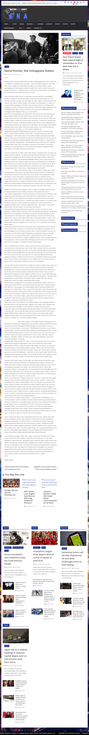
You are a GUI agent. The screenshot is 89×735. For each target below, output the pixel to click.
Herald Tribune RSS (70, 224)
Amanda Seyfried (25, 140)
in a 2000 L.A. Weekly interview (31, 237)
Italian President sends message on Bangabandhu (20, 612)
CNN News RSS (69, 218)
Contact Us (37, 28)
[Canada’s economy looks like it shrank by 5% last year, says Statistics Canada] (65, 602)
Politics (65, 24)
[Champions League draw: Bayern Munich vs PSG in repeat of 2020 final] (44, 538)
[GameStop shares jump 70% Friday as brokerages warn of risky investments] (65, 615)
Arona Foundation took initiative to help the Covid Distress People (14, 559)
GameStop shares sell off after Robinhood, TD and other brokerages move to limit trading (72, 558)
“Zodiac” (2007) (47, 352)
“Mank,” (40, 101)
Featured (75, 53)
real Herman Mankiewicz (27, 159)
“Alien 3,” (30, 170)
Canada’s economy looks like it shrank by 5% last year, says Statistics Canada (79, 601)
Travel (29, 28)
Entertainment (9, 28)
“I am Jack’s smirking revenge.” (28, 317)
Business (40, 24)
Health (57, 24)
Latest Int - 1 (8, 547)
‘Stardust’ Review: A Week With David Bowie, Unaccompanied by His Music (50, 497)
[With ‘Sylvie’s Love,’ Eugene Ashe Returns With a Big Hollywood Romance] (30, 480)
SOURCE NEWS (8, 460)
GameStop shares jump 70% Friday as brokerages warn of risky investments (78, 614)
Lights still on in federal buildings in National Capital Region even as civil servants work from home (15, 656)
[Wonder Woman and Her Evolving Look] (11, 480)
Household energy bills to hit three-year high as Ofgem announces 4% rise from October (72, 182)
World (22, 24)
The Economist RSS (70, 230)
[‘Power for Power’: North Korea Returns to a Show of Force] (8, 587)
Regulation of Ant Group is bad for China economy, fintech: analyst (45, 468)
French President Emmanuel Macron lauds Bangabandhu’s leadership (20, 599)
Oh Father (14, 337)
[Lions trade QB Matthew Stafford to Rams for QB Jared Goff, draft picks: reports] (37, 614)
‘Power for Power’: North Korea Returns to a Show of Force (20, 585)
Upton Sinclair (42, 157)
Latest (15, 24)
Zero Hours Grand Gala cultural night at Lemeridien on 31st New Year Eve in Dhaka (73, 63)
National (30, 24)
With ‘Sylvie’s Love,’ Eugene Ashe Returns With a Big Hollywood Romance (29, 497)
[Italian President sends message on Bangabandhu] (8, 613)
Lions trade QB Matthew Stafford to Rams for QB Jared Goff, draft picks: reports (50, 612)
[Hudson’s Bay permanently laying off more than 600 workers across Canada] (65, 588)
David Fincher (24, 81)
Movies (6, 66)
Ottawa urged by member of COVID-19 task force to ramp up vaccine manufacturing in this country (20, 700)
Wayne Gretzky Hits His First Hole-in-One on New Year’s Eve (17, 468)
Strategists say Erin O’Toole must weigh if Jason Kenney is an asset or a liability (21, 684)
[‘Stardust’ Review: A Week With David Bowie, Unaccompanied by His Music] (50, 480)
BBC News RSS (69, 162)
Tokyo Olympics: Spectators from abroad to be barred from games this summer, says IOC (43, 581)
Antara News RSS (69, 108)
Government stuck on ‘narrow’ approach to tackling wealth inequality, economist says (21, 715)
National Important (18, 547)
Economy (49, 24)
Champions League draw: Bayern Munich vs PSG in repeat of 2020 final (43, 556)
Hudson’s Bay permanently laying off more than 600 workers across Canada (78, 587)
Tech (20, 28)
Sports (73, 24)
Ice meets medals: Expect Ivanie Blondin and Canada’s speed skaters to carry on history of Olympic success (49, 596)
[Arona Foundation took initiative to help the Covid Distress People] (16, 538)
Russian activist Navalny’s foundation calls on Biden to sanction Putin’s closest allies (78, 95)
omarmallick (18, 74)
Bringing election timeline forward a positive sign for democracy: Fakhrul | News (42, 2)
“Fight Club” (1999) (9, 298)
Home (6, 24)
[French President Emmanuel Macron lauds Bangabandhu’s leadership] (8, 600)
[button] (9, 24)
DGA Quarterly (52, 391)
